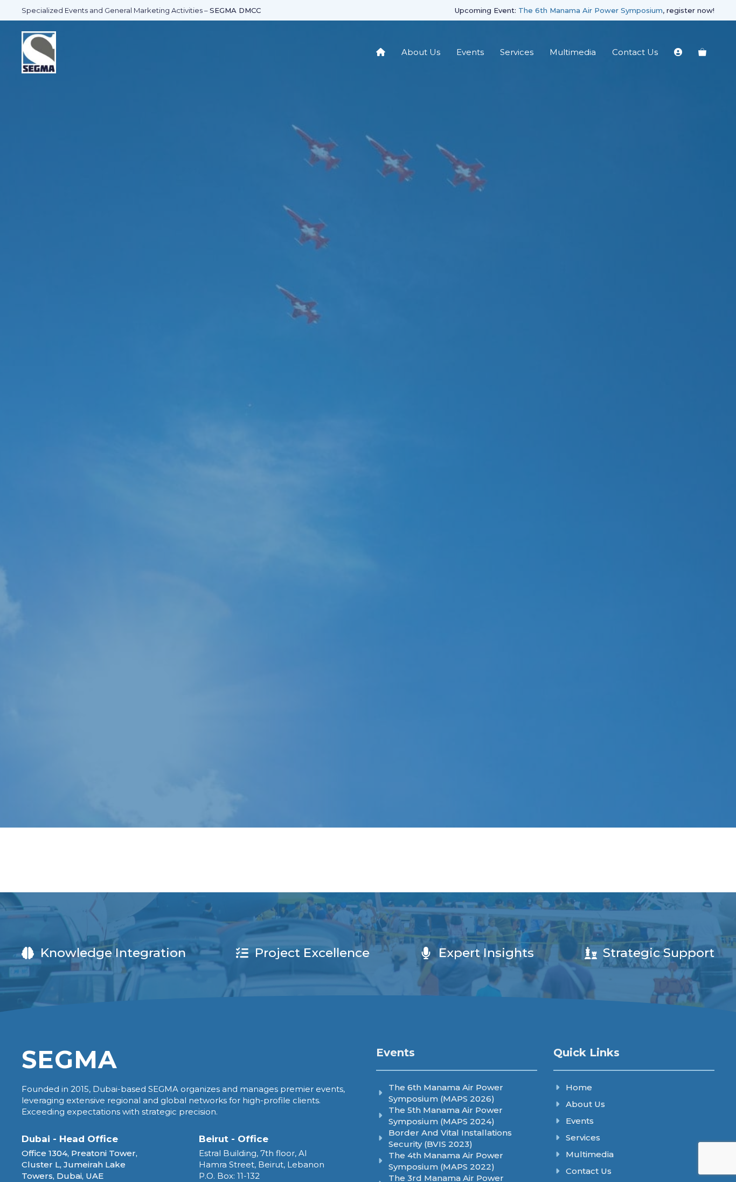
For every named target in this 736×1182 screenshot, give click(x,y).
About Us (420, 52)
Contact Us (635, 52)
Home (579, 1087)
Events (470, 52)
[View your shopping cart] (702, 52)
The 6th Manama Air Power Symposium (590, 10)
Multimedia (573, 52)
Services (516, 52)
